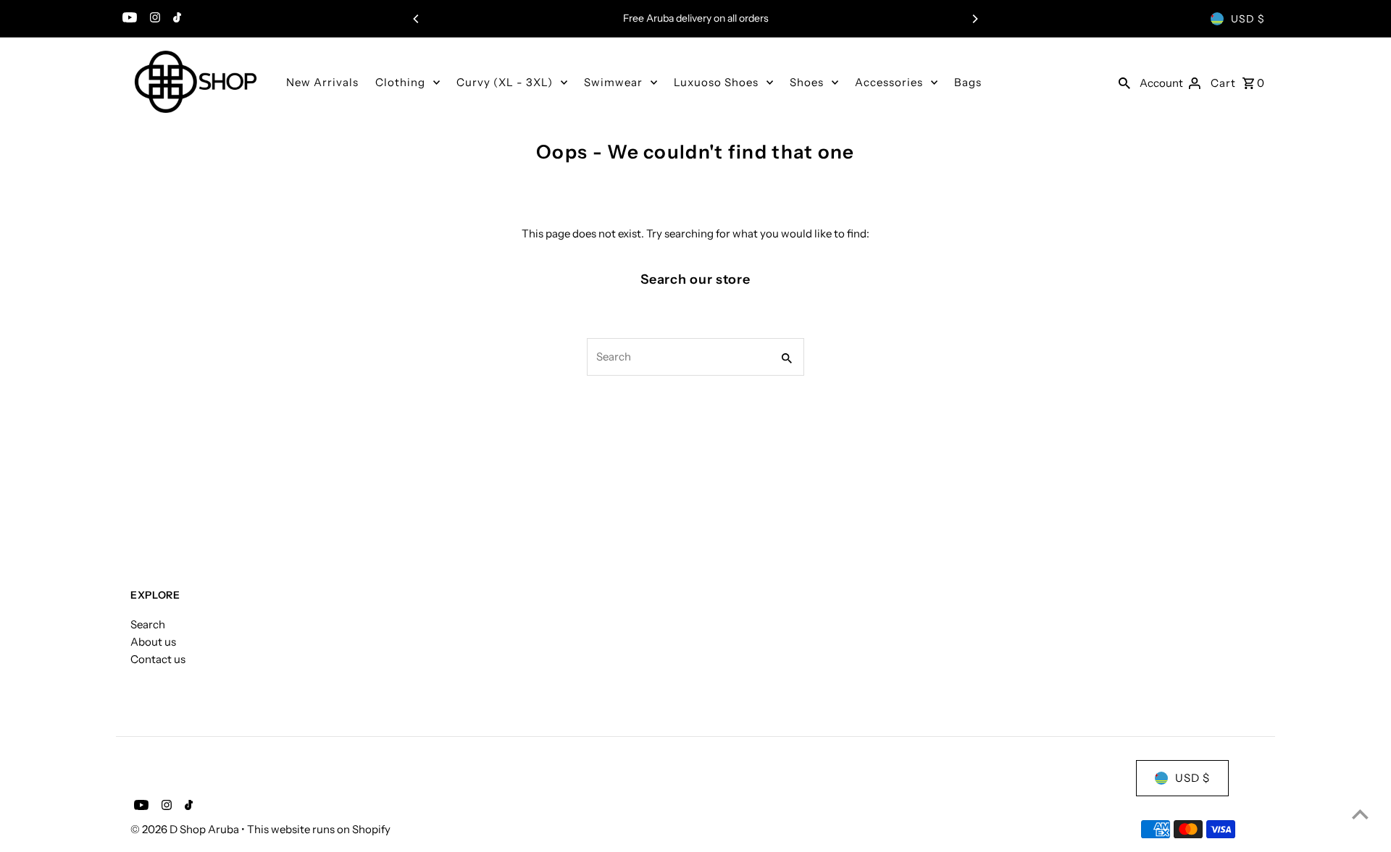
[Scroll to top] (1360, 814)
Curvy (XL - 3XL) (504, 82)
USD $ (1248, 18)
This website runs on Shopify (318, 829)
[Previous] (416, 19)
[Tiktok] (175, 18)
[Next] (974, 19)
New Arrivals (322, 82)
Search (147, 624)
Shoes (807, 82)
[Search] (1124, 82)
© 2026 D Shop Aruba (185, 829)
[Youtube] (128, 18)
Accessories (889, 82)
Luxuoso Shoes (716, 82)
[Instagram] (153, 18)
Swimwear (613, 82)
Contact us (157, 659)
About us (153, 642)
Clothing (400, 82)
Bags (968, 82)
